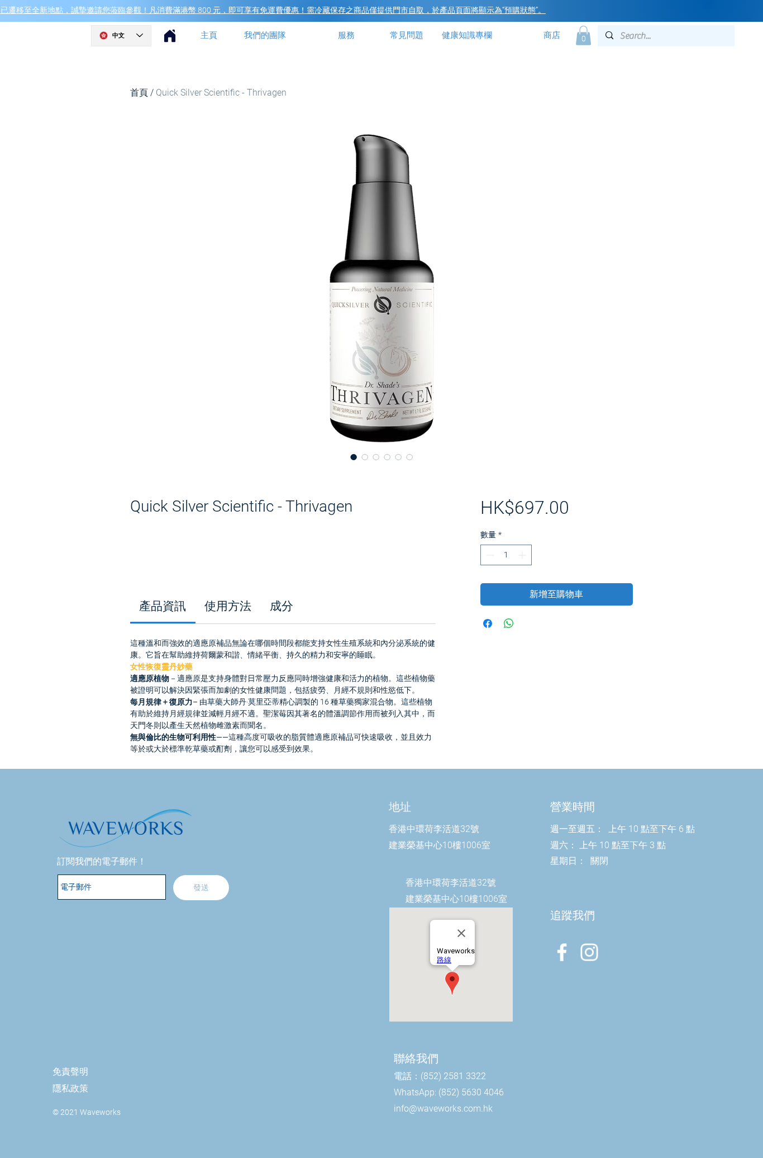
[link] (162, 606)
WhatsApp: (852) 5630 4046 (449, 1092)
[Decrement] (489, 555)
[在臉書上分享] (487, 623)
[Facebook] (562, 952)
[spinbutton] (506, 555)
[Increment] (523, 555)
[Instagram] (589, 952)
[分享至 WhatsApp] (509, 623)
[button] (583, 35)
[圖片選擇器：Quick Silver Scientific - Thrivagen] (353, 456)
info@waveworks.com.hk (443, 1108)
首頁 (139, 92)
